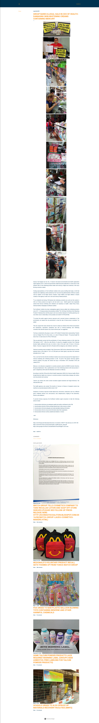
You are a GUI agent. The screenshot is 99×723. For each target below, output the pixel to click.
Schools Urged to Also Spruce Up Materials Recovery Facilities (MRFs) (52, 706)
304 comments (39, 522)
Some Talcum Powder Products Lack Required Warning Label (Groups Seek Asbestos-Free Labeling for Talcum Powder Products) (53, 659)
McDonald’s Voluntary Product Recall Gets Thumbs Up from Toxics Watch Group (55, 563)
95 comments (39, 615)
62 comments (39, 710)
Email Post (39, 431)
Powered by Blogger (51, 718)
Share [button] (19, 11)
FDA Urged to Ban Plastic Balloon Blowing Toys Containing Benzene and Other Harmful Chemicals (56, 610)
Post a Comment (37, 438)
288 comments (39, 567)
